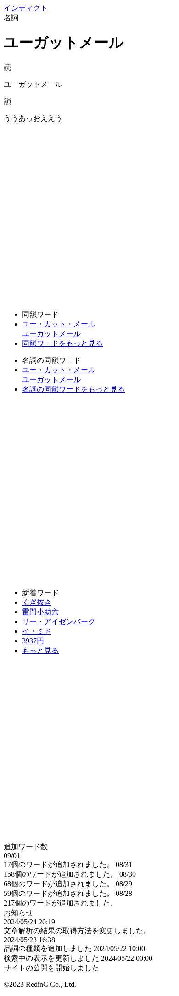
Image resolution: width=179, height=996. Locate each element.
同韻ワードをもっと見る (62, 343)
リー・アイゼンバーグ (58, 621)
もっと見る (40, 650)
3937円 (33, 641)
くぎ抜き (36, 602)
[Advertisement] (89, 213)
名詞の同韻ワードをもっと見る (73, 389)
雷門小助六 (40, 612)
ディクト (26, 8)
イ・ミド (36, 631)
